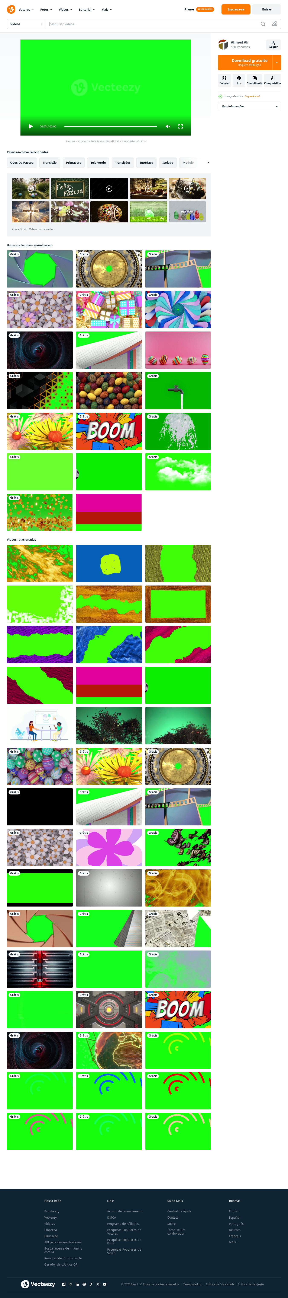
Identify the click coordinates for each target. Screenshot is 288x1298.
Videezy (49, 1224)
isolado (167, 163)
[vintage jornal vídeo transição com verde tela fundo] (178, 928)
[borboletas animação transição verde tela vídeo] (178, 847)
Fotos (44, 9)
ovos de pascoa (21, 163)
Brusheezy (51, 1211)
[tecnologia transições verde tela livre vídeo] (178, 309)
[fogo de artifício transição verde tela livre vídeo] (178, 888)
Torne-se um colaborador (176, 1231)
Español (234, 1217)
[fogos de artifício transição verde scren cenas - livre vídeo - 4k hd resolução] (40, 563)
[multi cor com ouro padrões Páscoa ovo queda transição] (109, 390)
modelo (188, 163)
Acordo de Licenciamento (125, 1211)
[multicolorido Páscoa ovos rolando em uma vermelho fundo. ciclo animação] (178, 350)
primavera (73, 163)
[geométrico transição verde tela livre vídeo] (109, 969)
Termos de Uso (192, 1284)
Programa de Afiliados (123, 1224)
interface (146, 163)
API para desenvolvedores (62, 1242)
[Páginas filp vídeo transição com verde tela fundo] (109, 928)
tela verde (98, 163)
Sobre (171, 1224)
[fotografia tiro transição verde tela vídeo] (40, 928)
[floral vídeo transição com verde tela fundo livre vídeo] (40, 847)
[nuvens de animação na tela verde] (178, 471)
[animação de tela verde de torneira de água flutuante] (178, 390)
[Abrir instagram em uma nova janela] (70, 1284)
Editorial (85, 9)
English (234, 1211)
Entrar (266, 9)
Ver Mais (187, 212)
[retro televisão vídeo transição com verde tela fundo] (40, 1009)
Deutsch (235, 1230)
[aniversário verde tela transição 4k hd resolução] (109, 309)
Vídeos (64, 9)
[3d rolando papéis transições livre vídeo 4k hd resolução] (109, 350)
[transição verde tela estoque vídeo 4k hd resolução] (109, 431)
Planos (189, 9)
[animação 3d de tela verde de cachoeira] (178, 431)
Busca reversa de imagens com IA (63, 1250)
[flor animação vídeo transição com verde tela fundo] (109, 847)
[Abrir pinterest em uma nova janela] (84, 1284)
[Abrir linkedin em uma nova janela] (77, 1284)
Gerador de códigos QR (61, 1264)
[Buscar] (263, 23)
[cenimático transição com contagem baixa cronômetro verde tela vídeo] (109, 888)
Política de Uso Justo (251, 1284)
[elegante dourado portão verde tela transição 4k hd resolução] (109, 269)
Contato (172, 1217)
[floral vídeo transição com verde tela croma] (40, 309)
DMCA (111, 1217)
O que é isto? (252, 96)
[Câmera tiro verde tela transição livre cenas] (40, 269)
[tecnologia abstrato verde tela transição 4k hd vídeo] (40, 350)
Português (236, 1224)
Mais (104, 9)
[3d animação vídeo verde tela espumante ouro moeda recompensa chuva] (39, 512)
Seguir (273, 47)
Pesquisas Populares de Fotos (124, 1241)
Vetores (24, 9)
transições (122, 163)
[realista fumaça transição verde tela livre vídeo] (178, 969)
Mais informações (233, 106)
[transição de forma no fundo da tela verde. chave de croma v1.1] (40, 471)
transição (50, 163)
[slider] (110, 126)
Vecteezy (50, 1217)
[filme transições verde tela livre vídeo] (178, 269)
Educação (51, 1236)
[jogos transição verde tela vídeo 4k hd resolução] (40, 969)
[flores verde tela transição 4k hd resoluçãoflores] (40, 431)
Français (235, 1236)
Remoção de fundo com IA (63, 1258)
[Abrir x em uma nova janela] (98, 1284)
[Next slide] (204, 163)
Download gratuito (250, 62)
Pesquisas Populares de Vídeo (124, 1251)
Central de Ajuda (179, 1211)
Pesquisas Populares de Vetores (124, 1231)
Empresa (50, 1230)
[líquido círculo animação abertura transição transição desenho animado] (109, 563)
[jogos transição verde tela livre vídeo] (109, 1009)
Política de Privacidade (220, 1284)
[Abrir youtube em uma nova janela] (104, 1284)
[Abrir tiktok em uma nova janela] (91, 1284)
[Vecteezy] (11, 9)
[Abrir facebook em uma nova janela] (63, 1284)
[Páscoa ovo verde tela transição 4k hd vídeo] (40, 766)
